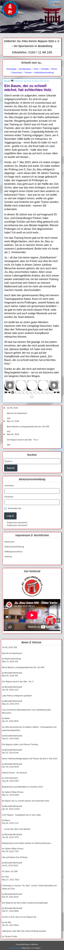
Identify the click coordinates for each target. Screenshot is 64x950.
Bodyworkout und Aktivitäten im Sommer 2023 (22, 787)
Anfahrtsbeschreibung (44, 72)
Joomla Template (14, 948)
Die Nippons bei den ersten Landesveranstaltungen (25, 903)
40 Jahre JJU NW (10, 871)
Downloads (17, 72)
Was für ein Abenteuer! (17, 413)
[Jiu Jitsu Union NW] (32, 586)
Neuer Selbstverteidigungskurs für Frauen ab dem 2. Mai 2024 (29, 758)
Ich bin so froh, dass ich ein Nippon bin (19, 917)
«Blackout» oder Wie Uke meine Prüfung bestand (24, 931)
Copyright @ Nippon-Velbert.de (27, 944)
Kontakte (45, 69)
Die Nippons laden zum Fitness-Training (20, 744)
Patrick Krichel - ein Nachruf (14, 773)
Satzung (8, 556)
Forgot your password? (17, 522)
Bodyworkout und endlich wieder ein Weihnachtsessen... (27, 843)
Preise (54, 69)
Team (36, 69)
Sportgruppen (24, 69)
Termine (28, 72)
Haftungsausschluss (13, 551)
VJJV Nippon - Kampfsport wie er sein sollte (21, 815)
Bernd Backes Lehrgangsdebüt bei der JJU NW (28, 426)
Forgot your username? (17, 525)
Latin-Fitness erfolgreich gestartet (17, 696)
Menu (57, 3)
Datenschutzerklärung (14, 547)
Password (8, 497)
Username (9, 485)
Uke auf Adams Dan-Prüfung (14, 857)
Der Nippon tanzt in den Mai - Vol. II (22, 440)
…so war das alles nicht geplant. (16, 829)
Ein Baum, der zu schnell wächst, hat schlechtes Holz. (26, 801)
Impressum (9, 542)
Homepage (11, 69)
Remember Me (14, 508)
